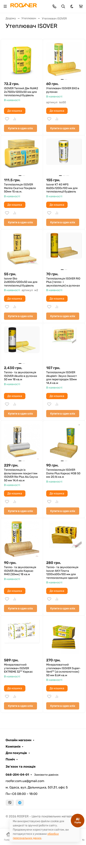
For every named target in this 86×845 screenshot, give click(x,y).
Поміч (10, 759)
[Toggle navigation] (5, 6)
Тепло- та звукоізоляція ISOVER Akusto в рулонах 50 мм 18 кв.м (20, 376)
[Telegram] (20, 802)
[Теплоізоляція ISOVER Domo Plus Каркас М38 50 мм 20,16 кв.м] (64, 441)
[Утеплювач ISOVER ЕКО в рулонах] (64, 60)
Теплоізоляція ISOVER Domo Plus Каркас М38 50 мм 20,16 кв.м (63, 473)
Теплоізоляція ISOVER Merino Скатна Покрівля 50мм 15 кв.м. (20, 188)
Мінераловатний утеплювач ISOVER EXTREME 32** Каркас (18, 668)
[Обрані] (7, 118)
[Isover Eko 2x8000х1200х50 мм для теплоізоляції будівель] (22, 250)
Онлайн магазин (18, 740)
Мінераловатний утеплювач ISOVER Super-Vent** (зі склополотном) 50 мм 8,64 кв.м (63, 670)
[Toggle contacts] (54, 6)
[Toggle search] (63, 6)
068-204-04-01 (17, 774)
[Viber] (10, 802)
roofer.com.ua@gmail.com (25, 781)
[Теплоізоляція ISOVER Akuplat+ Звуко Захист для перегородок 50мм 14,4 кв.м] (64, 344)
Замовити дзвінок (46, 774)
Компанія (13, 746)
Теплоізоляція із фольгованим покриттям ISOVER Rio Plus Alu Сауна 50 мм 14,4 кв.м (21, 475)
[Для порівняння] (15, 118)
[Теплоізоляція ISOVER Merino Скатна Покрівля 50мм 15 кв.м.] (22, 156)
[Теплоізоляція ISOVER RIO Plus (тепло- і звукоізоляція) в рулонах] (64, 250)
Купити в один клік (20, 128)
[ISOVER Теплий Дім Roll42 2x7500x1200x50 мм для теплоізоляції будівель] (22, 60)
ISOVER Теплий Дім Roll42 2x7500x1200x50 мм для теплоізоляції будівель (21, 92)
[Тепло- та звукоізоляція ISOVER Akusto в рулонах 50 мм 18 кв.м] (22, 344)
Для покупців (16, 753)
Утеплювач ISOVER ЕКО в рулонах (62, 90)
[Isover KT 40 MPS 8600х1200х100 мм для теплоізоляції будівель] (64, 156)
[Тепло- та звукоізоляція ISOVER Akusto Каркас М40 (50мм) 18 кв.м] (22, 539)
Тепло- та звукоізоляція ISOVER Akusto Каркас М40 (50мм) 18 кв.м (20, 571)
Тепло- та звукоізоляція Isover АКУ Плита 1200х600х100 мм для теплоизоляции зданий (62, 573)
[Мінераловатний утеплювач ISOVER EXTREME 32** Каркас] (22, 636)
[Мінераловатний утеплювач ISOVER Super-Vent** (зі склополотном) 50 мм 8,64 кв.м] (64, 636)
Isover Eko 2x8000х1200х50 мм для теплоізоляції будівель (20, 282)
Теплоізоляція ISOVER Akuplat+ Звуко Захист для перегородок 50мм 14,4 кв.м (61, 378)
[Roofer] (23, 6)
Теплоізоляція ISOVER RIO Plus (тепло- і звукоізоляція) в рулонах (63, 282)
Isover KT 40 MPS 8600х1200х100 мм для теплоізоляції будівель (62, 188)
